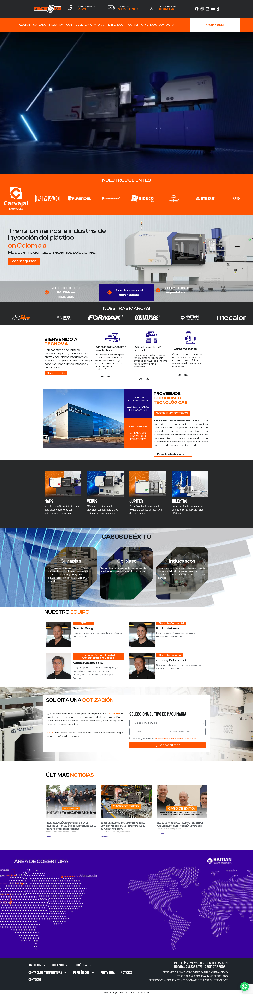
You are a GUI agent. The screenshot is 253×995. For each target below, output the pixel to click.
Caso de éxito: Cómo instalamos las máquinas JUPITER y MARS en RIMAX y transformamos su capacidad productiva (123, 826)
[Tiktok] (218, 9)
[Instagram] (202, 9)
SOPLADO (39, 24)
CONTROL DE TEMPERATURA (85, 24)
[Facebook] (197, 9)
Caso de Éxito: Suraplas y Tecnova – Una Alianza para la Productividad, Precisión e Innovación (180, 824)
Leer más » (50, 837)
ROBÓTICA (56, 24)
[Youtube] (213, 9)
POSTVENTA (134, 24)
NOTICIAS (151, 24)
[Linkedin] (207, 9)
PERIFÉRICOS (115, 24)
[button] (244, 986)
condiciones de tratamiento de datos (175, 738)
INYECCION (23, 24)
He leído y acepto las (164, 738)
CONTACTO (166, 24)
